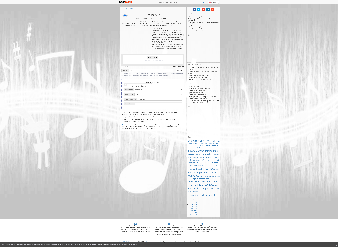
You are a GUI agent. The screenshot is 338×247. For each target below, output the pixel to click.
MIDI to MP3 (193, 207)
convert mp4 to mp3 (209, 176)
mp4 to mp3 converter (201, 179)
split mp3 (198, 160)
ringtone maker (205, 153)
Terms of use (164, 75)
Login (205, 2)
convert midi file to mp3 (197, 148)
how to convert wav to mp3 (210, 166)
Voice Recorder (163, 2)
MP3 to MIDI (195, 143)
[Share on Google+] (203, 9)
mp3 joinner (206, 159)
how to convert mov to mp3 (206, 192)
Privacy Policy (158, 242)
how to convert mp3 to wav (205, 163)
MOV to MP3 (192, 146)
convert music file (205, 195)
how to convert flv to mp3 (202, 186)
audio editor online (193, 154)
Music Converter (212, 146)
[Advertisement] (136, 40)
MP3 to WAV (193, 211)
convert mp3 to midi (199, 168)
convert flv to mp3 (199, 184)
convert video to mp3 (214, 179)
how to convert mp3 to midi (203, 170)
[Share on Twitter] (198, 9)
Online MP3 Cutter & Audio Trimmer (127, 242)
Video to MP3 (213, 143)
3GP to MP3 (200, 145)
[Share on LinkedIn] (208, 9)
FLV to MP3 (129, 8)
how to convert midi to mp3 (203, 150)
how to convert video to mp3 (203, 181)
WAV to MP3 (211, 140)
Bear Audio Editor (196, 140)
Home (123, 8)
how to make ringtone (203, 156)
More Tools (173, 2)
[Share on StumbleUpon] (212, 9)
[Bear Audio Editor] (126, 2)
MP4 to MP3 (203, 143)
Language (214, 2)
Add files (179, 70)
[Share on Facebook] (194, 9)
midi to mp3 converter (211, 148)
